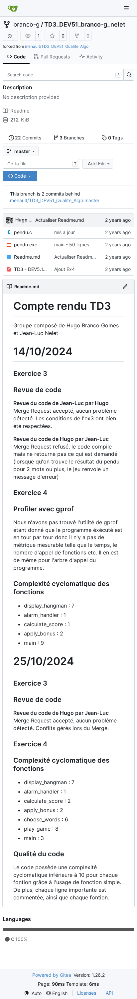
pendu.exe (25, 244)
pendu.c (23, 232)
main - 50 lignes (71, 244)
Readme (20, 111)
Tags (115, 137)
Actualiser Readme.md (59, 220)
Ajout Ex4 (64, 269)
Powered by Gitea (51, 975)
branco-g (26, 24)
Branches (72, 137)
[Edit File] (125, 286)
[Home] (12, 8)
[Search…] (128, 75)
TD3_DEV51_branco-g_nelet (84, 24)
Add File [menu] (96, 163)
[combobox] (41, 164)
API (109, 993)
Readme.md (27, 257)
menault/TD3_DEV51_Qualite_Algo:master (54, 200)
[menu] (33, 993)
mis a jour (64, 232)
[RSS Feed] (10, 36)
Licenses (86, 993)
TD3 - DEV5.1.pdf (31, 269)
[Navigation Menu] (127, 8)
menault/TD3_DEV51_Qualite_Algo (56, 46)
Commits (28, 137)
